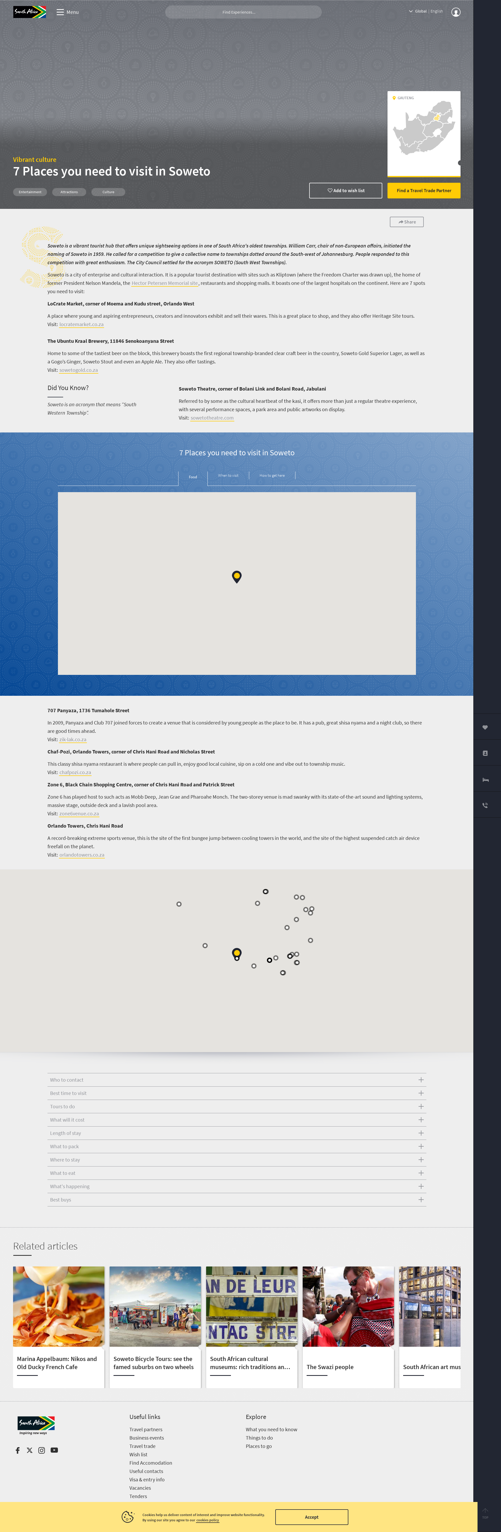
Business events (146, 1437)
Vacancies (140, 1487)
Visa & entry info (147, 1479)
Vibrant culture (34, 159)
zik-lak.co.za (72, 739)
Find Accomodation (150, 1462)
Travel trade (142, 1446)
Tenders (138, 1496)
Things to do (259, 1437)
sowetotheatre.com (212, 417)
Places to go (259, 1446)
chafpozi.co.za (75, 772)
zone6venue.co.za (79, 813)
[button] (237, 577)
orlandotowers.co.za (81, 854)
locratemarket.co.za (81, 324)
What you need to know (271, 1429)
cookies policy (207, 1520)
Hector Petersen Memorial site (165, 283)
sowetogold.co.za (78, 370)
